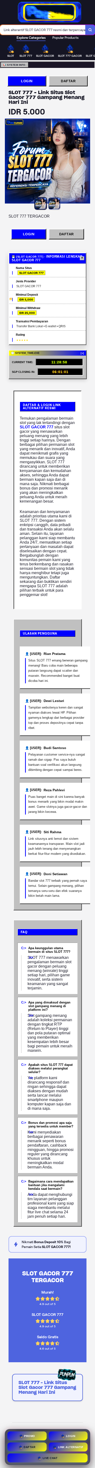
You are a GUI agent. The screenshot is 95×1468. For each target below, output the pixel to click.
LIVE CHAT (50, 1456)
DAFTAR (68, 81)
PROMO (29, 1435)
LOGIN (27, 81)
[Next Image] (86, 162)
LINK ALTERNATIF (71, 1445)
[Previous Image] (9, 162)
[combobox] (43, 30)
